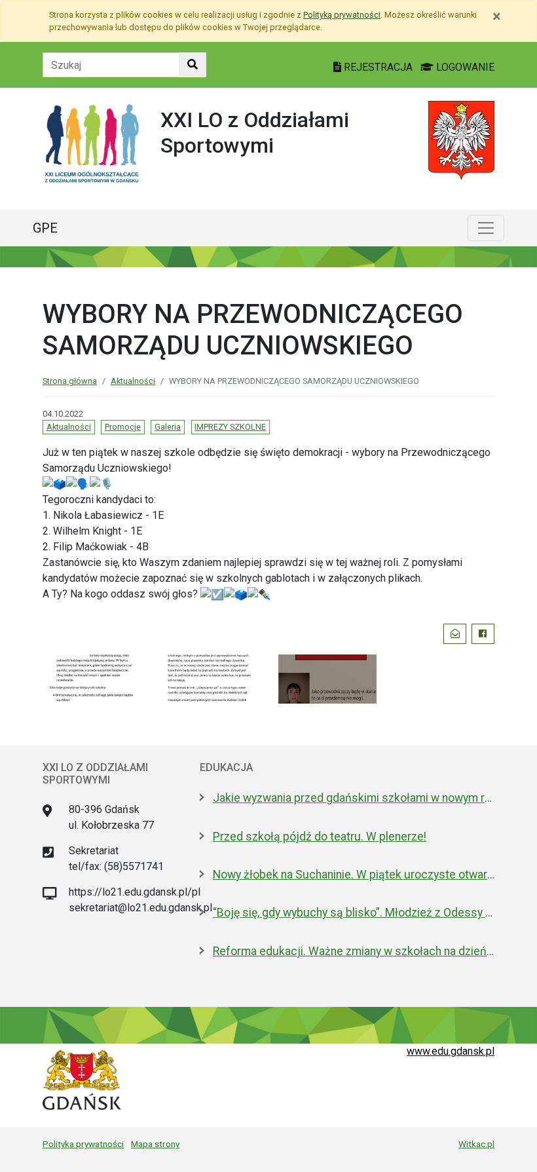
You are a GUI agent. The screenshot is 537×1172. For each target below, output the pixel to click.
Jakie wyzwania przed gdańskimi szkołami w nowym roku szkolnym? (353, 797)
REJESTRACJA (378, 67)
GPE (45, 228)
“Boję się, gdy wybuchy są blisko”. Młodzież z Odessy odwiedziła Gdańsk (353, 912)
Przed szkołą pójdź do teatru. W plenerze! (319, 836)
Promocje (123, 427)
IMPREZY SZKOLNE (230, 427)
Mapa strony (155, 1144)
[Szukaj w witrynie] (192, 64)
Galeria (168, 427)
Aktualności (133, 381)
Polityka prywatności (83, 1144)
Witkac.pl (476, 1144)
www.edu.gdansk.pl (450, 1051)
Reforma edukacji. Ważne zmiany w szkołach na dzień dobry (353, 951)
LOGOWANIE (464, 67)
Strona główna (70, 381)
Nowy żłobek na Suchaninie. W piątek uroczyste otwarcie (353, 874)
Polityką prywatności (341, 15)
